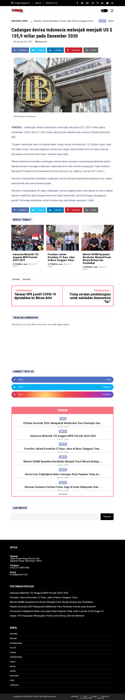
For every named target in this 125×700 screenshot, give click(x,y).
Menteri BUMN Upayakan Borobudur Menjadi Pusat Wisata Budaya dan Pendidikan (51, 602)
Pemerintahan (16, 657)
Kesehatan (14, 676)
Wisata (13, 666)
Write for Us (51, 3)
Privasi (94, 696)
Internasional (16, 643)
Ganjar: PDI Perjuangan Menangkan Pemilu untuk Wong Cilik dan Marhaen (47, 615)
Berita (90, 21)
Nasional (42, 41)
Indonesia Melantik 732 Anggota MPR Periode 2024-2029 (39, 593)
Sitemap (100, 698)
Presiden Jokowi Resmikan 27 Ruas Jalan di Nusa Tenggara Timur (51, 21)
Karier (63, 470)
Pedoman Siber (86, 698)
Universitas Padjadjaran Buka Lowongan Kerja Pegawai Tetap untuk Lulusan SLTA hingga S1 (57, 611)
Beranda (74, 696)
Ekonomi (16, 279)
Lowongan (14, 685)
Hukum (13, 671)
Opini (63, 419)
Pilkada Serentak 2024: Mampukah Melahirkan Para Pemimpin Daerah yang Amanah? (53, 606)
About (38, 3)
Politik (13, 648)
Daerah (13, 652)
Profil (84, 696)
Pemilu (13, 662)
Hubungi (105, 696)
